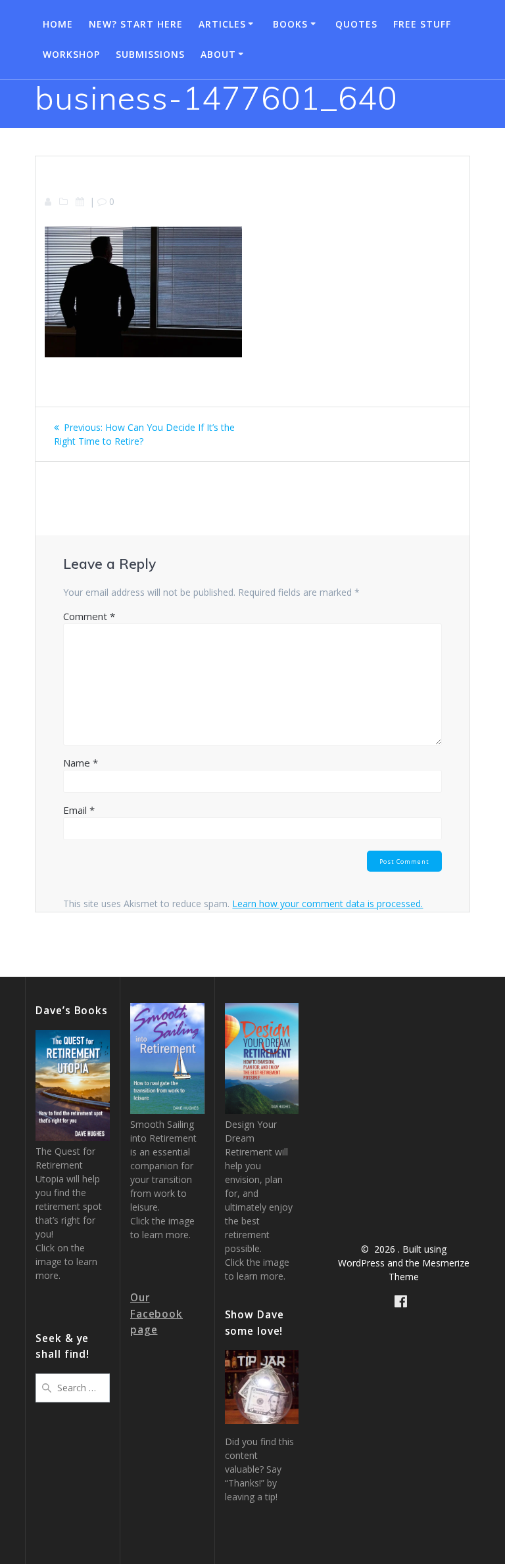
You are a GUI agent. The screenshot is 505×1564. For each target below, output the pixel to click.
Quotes (356, 24)
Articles (222, 24)
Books (290, 24)
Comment (89, 616)
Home (58, 24)
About (218, 54)
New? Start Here (136, 24)
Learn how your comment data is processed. (327, 903)
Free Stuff (422, 24)
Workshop (71, 54)
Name (80, 762)
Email (79, 809)
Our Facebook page (156, 1314)
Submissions (150, 54)
